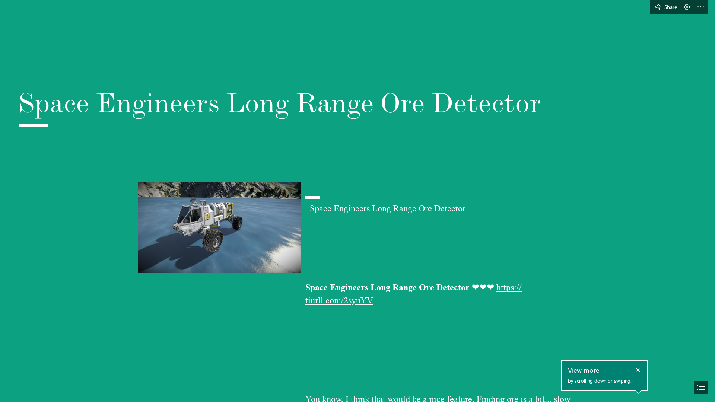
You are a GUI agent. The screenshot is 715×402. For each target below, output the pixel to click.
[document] (357, 201)
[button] (665, 7)
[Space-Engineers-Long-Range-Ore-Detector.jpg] (219, 227)
